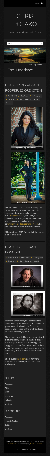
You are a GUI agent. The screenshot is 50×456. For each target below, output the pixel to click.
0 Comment (11, 99)
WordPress (12, 444)
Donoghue (28, 261)
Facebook (9, 384)
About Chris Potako (29, 449)
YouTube (8, 404)
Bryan (21, 261)
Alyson (22, 99)
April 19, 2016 (12, 96)
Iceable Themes (36, 444)
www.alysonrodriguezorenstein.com (22, 224)
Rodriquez (9, 103)
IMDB (7, 392)
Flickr (7, 388)
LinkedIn (8, 400)
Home (30, 65)
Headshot (28, 99)
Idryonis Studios (11, 421)
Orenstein (36, 99)
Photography (38, 96)
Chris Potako (24, 96)
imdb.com (21, 359)
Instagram (9, 396)
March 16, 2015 (13, 258)
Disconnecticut (15, 215)
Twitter (8, 425)
